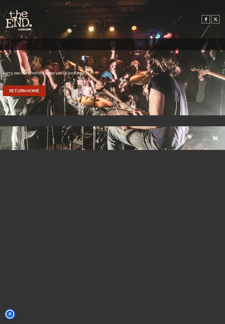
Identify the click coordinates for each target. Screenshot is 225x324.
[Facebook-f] (206, 19)
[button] (112, 43)
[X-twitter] (215, 19)
